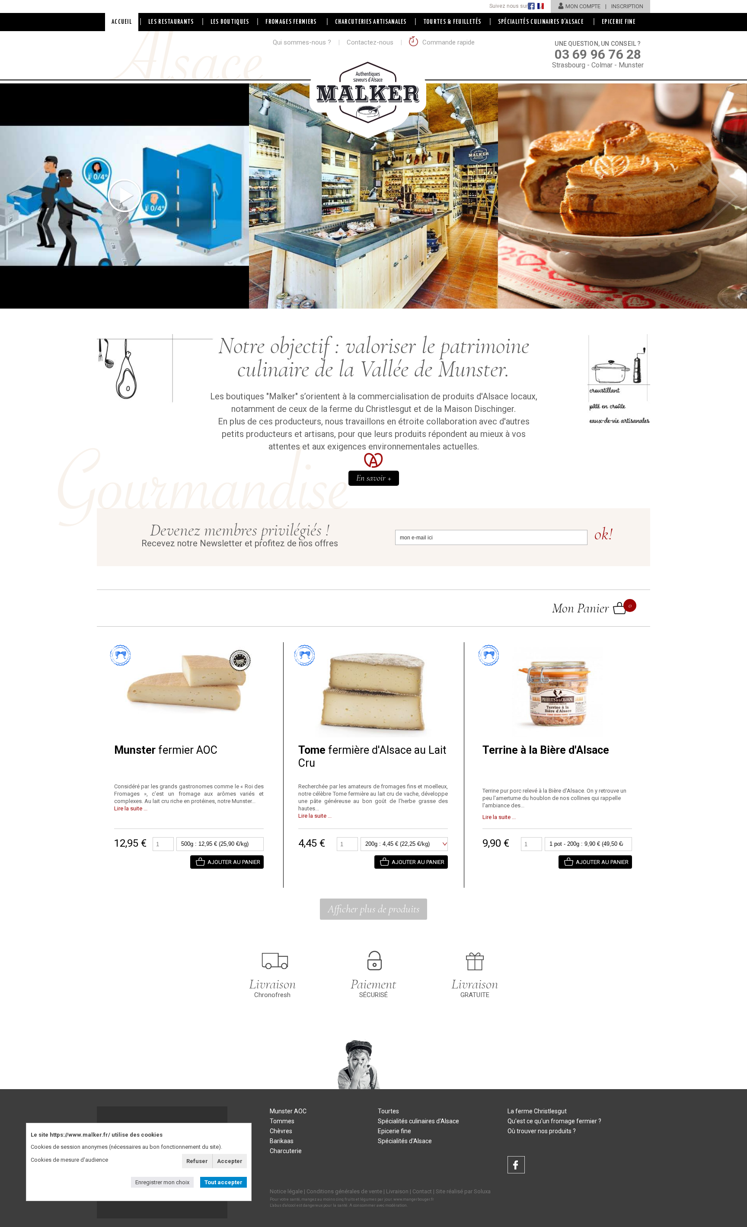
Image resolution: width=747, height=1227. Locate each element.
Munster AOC (288, 1111)
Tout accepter (223, 1182)
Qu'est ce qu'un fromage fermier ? (554, 1121)
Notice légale (286, 1191)
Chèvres (281, 1131)
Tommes (282, 1121)
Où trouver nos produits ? (542, 1131)
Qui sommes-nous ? (302, 42)
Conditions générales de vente (344, 1191)
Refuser (197, 1161)
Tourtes (388, 1111)
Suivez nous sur (508, 6)
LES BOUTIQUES (230, 22)
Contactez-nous (370, 42)
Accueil (122, 22)
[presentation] (28, 196)
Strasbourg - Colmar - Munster (598, 54)
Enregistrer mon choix (162, 1182)
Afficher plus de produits (373, 908)
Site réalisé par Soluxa (463, 1191)
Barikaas (282, 1141)
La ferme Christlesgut (537, 1111)
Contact (422, 1191)
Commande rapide (448, 42)
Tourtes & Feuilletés (452, 22)
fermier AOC (165, 750)
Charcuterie (286, 1150)
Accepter (230, 1161)
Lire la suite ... (130, 808)
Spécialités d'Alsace (405, 1141)
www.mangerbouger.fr (413, 1199)
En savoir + (373, 478)
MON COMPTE (582, 6)
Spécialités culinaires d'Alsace (418, 1121)
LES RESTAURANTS (171, 22)
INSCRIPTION (627, 6)
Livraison (397, 1191)
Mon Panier (589, 607)
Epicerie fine (394, 1131)
